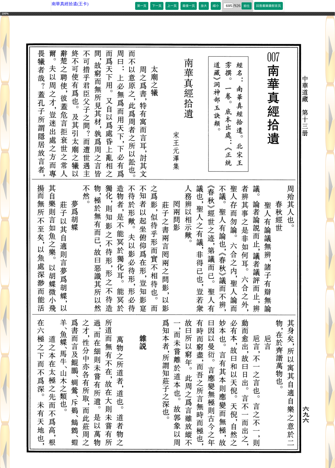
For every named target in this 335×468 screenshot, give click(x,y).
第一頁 (141, 5)
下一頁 (156, 5)
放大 (204, 5)
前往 (246, 6)
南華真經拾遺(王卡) (70, 3)
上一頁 (172, 5)
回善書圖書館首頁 (268, 5)
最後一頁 (188, 5)
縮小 (216, 5)
